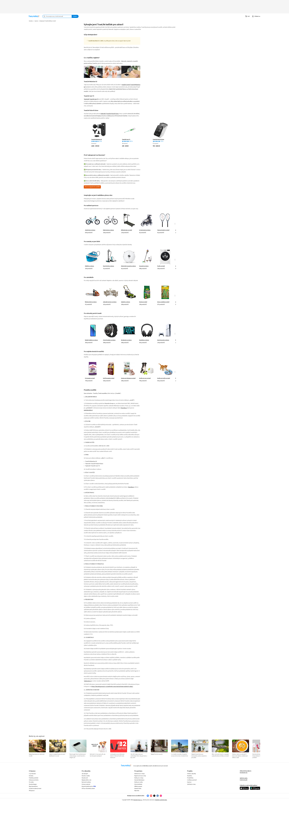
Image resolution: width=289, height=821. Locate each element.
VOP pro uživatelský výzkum (88, 788)
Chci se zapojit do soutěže (92, 187)
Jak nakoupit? (85, 774)
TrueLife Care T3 (130, 135)
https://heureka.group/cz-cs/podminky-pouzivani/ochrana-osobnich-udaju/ (112, 686)
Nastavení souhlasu (86, 782)
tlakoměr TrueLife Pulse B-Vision (110, 114)
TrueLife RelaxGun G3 (99, 135)
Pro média (31, 782)
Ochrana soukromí (86, 784)
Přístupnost (32, 790)
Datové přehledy (138, 784)
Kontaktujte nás (243, 772)
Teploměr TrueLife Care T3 (91, 99)
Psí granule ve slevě (93, 371)
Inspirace (36, 21)
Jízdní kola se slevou (93, 223)
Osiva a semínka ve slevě (165, 295)
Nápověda (136, 790)
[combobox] (57, 16)
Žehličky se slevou (93, 259)
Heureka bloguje (33, 784)
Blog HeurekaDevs (33, 786)
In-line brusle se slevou (147, 223)
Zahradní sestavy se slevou (111, 295)
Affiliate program (138, 786)
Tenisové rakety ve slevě (165, 223)
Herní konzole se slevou (165, 333)
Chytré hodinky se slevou (111, 333)
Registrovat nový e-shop (140, 776)
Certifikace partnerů (192, 780)
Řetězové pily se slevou (93, 295)
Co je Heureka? (32, 774)
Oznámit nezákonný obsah (35, 788)
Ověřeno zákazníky (191, 774)
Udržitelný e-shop (191, 784)
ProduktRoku (190, 778)
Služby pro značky (138, 782)
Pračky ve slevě (165, 259)
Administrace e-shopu (139, 774)
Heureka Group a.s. (137, 800)
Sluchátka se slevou (147, 333)
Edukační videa (137, 788)
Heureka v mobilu (86, 776)
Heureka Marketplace (139, 780)
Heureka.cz (31, 21)
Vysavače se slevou (147, 259)
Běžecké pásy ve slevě (129, 223)
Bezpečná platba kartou (87, 786)
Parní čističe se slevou (111, 259)
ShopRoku (189, 776)
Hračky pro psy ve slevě (147, 371)
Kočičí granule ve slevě (111, 371)
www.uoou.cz (87, 681)
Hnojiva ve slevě (147, 295)
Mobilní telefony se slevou (93, 333)
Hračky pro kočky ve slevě (165, 371)
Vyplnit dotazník (243, 780)
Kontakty (31, 776)
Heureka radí (85, 778)
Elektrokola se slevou (111, 223)
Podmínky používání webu (161, 800)
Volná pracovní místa (33, 780)
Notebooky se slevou (129, 333)
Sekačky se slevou (129, 295)
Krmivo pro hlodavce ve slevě (129, 371)
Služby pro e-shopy (138, 778)
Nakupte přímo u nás (86, 780)
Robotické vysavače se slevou (129, 259)
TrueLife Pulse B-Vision (161, 135)
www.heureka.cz (88, 410)
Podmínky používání (33, 778)
